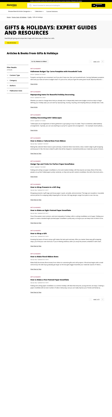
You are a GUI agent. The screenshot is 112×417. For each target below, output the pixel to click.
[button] (20, 11)
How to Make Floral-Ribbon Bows (44, 257)
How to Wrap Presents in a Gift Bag (45, 187)
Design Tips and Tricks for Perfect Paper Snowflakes (52, 164)
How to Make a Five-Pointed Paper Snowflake (49, 280)
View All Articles (11, 43)
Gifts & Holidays (35, 68)
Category (13, 80)
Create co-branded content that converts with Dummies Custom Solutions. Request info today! (56, 1)
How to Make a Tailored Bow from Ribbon (48, 141)
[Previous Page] (90, 61)
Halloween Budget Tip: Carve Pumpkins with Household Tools (56, 71)
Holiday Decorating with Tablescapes (46, 118)
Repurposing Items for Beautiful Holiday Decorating (52, 95)
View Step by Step (35, 153)
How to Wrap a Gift (38, 233)
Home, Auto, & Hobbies (19, 17)
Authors (13, 86)
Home (9, 17)
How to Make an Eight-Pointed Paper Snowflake (50, 210)
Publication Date (16, 91)
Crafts (29, 17)
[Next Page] (102, 61)
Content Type (15, 75)
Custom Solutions (52, 11)
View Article (33, 84)
